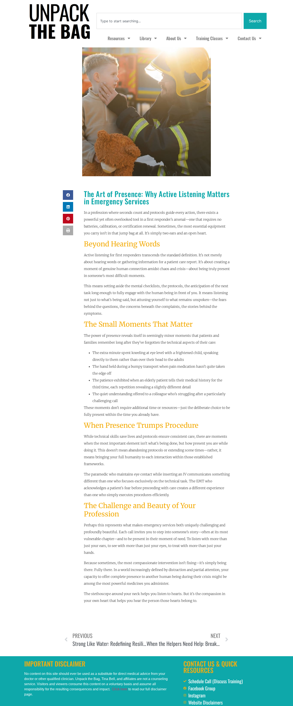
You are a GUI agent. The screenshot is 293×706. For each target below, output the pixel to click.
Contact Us (247, 38)
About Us (173, 38)
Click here (119, 689)
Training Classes (209, 38)
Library (145, 38)
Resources (116, 38)
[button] (68, 195)
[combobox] (169, 21)
